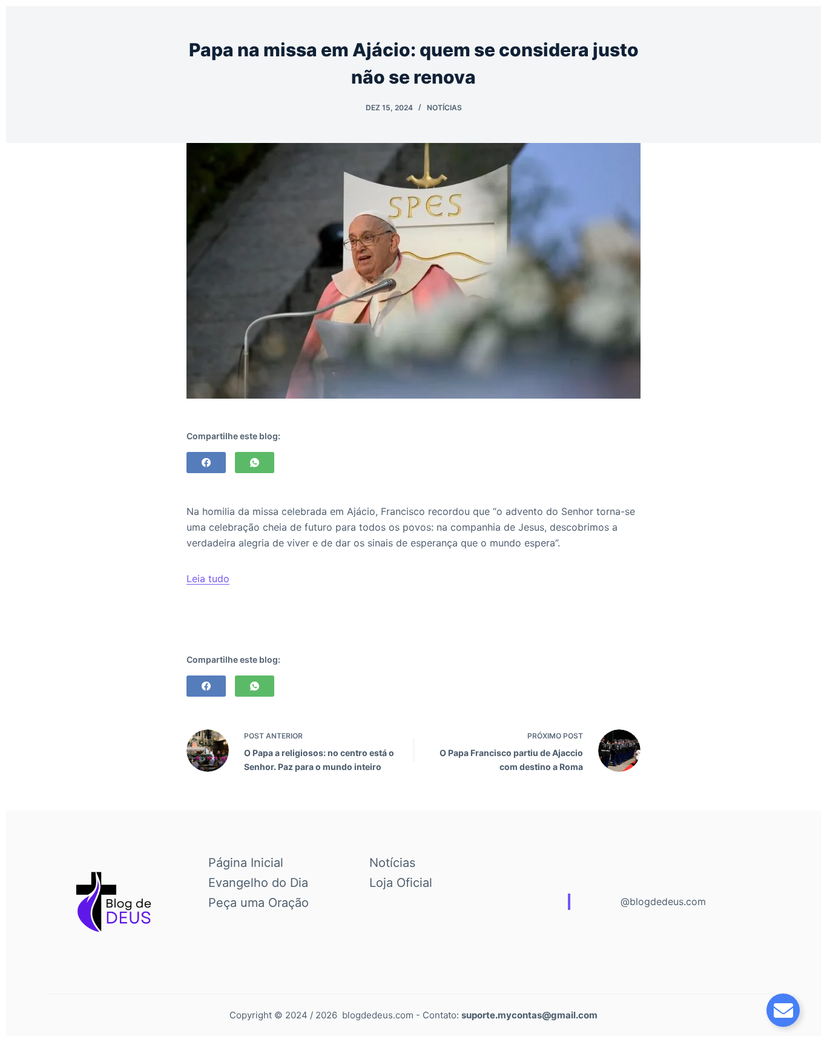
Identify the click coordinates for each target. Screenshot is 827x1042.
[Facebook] (206, 462)
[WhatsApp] (254, 462)
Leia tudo (207, 578)
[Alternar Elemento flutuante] (783, 1010)
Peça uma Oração (258, 902)
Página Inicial (245, 862)
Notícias (444, 107)
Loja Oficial (400, 882)
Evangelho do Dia (258, 882)
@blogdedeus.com (663, 901)
